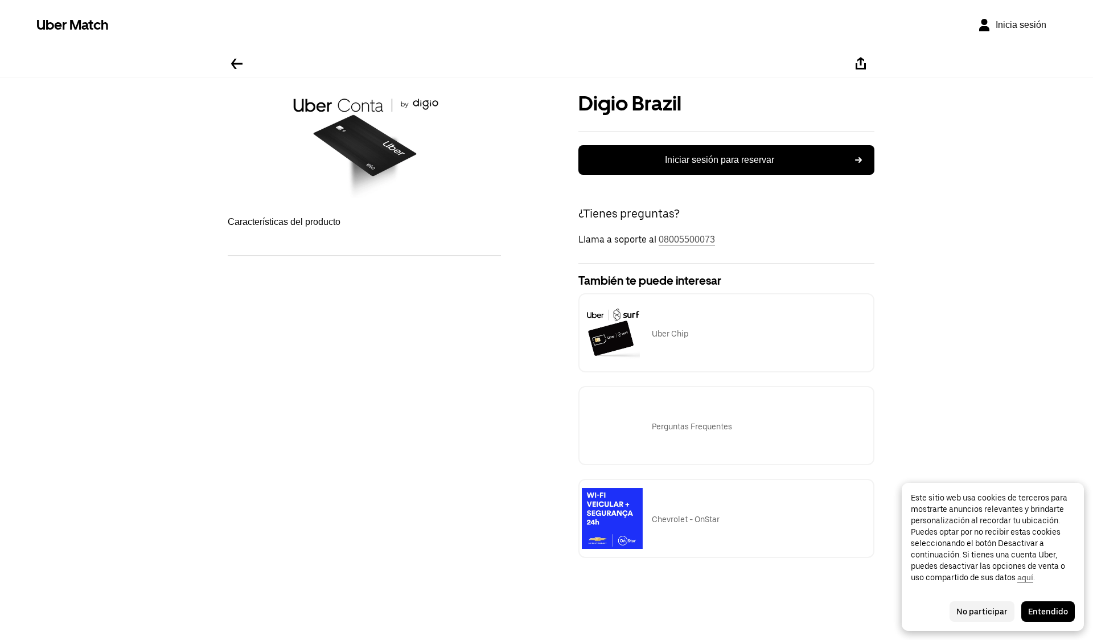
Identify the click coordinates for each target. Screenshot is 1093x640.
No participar (982, 611)
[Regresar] (236, 63)
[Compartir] (860, 63)
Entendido (1048, 611)
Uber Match (72, 25)
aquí (1025, 577)
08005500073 (687, 239)
